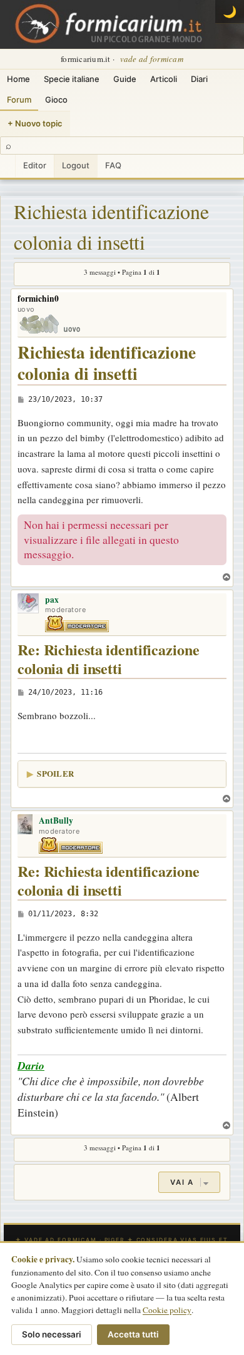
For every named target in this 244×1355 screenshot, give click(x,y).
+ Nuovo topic (35, 123)
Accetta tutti (133, 1334)
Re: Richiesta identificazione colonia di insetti (109, 659)
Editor (34, 165)
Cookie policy (167, 1310)
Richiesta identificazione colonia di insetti (111, 227)
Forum (19, 100)
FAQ (113, 165)
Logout (75, 165)
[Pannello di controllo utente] (7, 166)
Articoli (163, 79)
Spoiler (55, 773)
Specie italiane (71, 79)
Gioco (56, 100)
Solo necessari (51, 1334)
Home (18, 79)
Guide (124, 79)
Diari (199, 79)
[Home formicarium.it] (122, 24)
